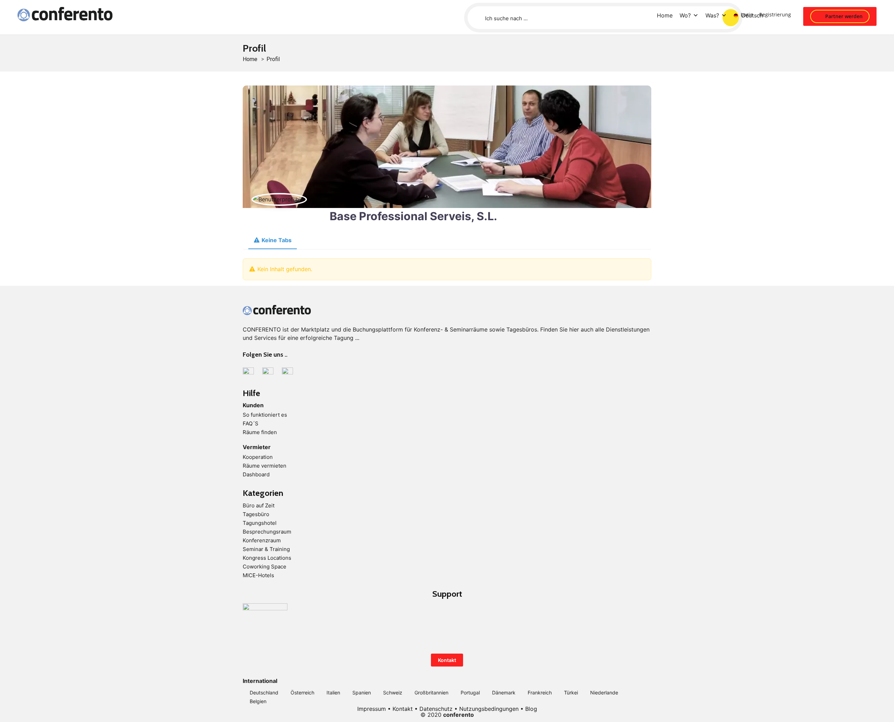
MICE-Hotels (258, 575)
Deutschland (264, 692)
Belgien (258, 701)
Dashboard (256, 474)
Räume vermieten (264, 465)
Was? (712, 15)
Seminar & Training (266, 549)
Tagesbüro (256, 514)
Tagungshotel (260, 523)
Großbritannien (431, 692)
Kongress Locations (267, 557)
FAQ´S (250, 423)
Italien (333, 692)
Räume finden (260, 432)
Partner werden (843, 16)
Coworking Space (264, 566)
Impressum (371, 708)
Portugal (470, 692)
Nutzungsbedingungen (489, 708)
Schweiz (392, 692)
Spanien (361, 692)
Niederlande (604, 692)
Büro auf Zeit (258, 505)
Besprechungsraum (267, 531)
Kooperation (258, 457)
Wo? (685, 15)
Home (665, 15)
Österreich (302, 692)
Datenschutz (436, 708)
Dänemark (503, 692)
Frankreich (540, 692)
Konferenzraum (262, 540)
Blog (531, 708)
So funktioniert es (265, 414)
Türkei (571, 692)
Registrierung (775, 14)
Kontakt (447, 660)
